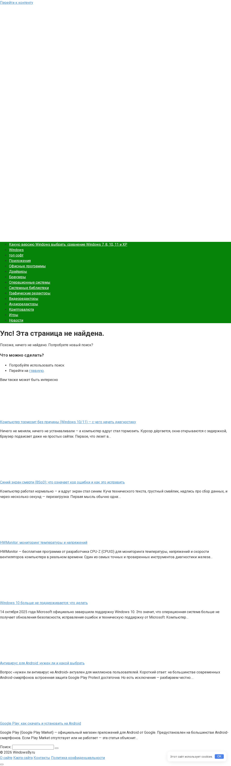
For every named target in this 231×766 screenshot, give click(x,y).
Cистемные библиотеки (29, 288)
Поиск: (6, 747)
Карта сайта (23, 758)
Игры (13, 315)
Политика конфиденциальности (78, 758)
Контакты (42, 758)
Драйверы (18, 271)
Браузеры (17, 277)
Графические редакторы (30, 293)
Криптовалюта (21, 309)
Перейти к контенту (16, 2)
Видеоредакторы (23, 299)
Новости (16, 320)
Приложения (20, 261)
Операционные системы (29, 282)
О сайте (6, 758)
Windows (16, 250)
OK (219, 756)
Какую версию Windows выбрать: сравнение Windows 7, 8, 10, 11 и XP (68, 244)
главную (36, 371)
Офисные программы (27, 266)
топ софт (16, 255)
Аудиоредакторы (23, 304)
